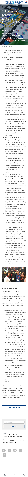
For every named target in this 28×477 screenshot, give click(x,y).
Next (3, 439)
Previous (4, 433)
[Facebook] (4, 450)
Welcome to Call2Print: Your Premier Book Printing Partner (13, 441)
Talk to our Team (14, 407)
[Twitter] (9, 450)
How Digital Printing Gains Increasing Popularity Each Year (12, 435)
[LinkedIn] (15, 450)
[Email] (20, 450)
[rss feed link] (4, 455)
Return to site (6, 447)
